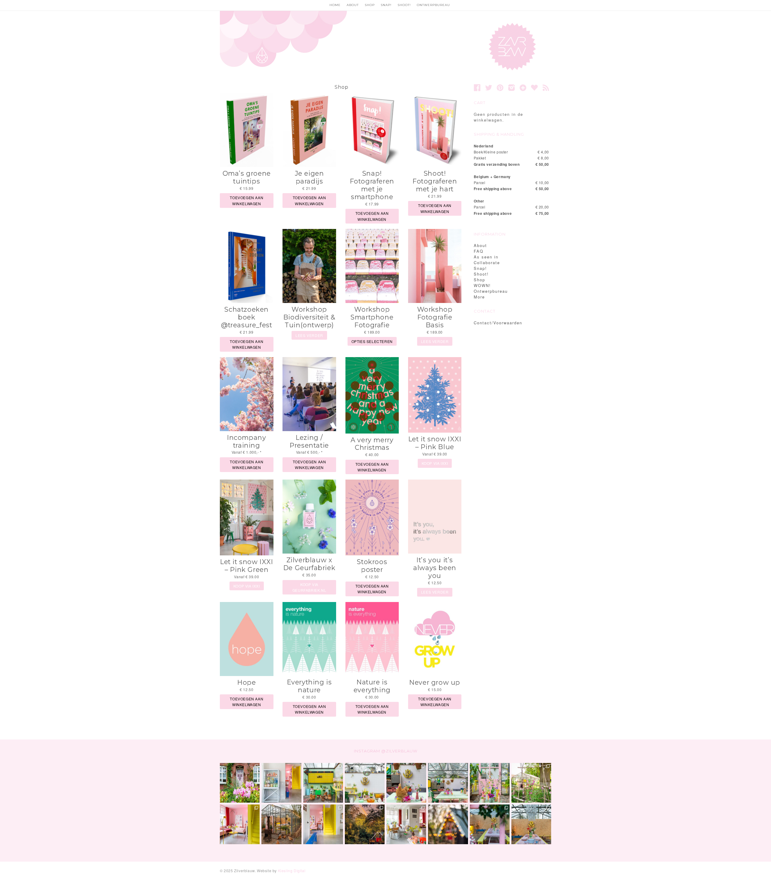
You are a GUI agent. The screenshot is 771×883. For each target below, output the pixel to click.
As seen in (486, 257)
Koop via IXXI (435, 463)
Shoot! (404, 5)
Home (335, 5)
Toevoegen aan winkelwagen (246, 200)
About (353, 5)
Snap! (386, 5)
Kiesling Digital (292, 870)
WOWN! (482, 285)
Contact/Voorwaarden (498, 323)
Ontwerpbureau (433, 5)
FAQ (478, 251)
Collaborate (487, 262)
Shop (370, 5)
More (479, 297)
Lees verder (309, 335)
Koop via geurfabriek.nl (309, 587)
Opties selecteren (372, 341)
